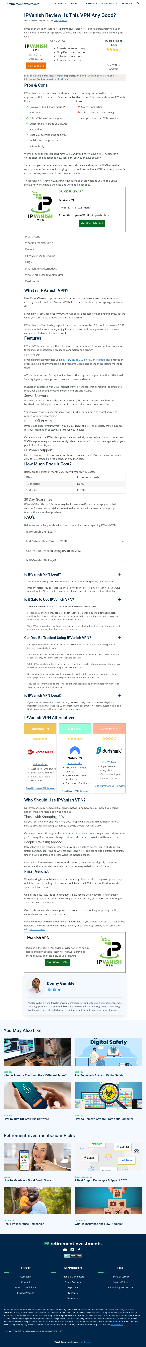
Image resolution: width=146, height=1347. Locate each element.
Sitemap (88, 1342)
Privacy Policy (120, 1282)
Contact (25, 1282)
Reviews (90, 3)
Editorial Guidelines (25, 1287)
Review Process (25, 1292)
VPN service (82, 837)
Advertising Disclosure (57, 79)
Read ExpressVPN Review (40, 788)
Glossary (73, 1292)
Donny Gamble (60, 983)
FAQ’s (28, 262)
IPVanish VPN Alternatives (41, 268)
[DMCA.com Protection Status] (73, 1256)
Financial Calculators (73, 1276)
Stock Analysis (73, 1282)
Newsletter (127, 3)
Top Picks (58, 3)
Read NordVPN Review (75, 791)
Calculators (108, 3)
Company (25, 1276)
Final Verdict (32, 281)
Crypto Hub (73, 1287)
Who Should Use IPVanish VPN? (44, 275)
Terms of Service (120, 1276)
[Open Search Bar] (138, 3)
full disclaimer (117, 1324)
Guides (74, 3)
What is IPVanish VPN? (39, 243)
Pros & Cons (32, 236)
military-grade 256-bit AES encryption (83, 359)
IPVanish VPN (37, 929)
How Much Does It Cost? (40, 255)
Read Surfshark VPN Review (109, 785)
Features (30, 249)
